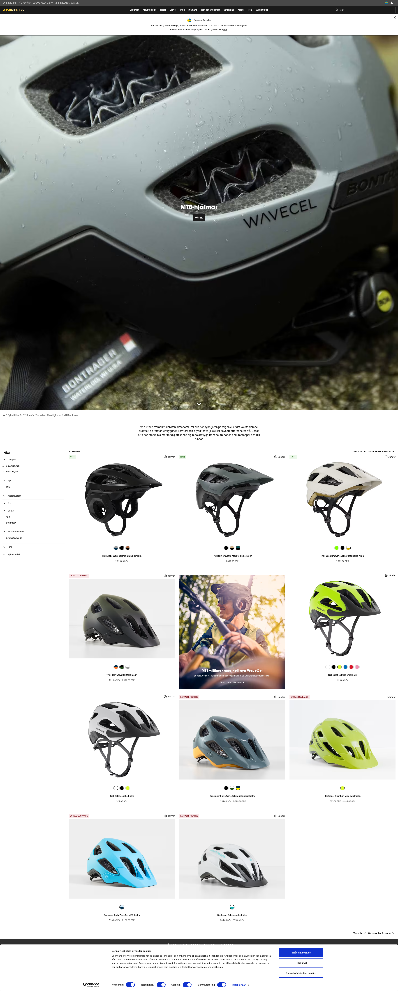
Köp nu (199, 217)
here (225, 29)
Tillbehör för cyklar (34, 415)
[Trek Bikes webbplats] (9, 3)
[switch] (161, 984)
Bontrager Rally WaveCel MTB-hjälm (122, 915)
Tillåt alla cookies (301, 952)
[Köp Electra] (25, 3)
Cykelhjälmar (54, 415)
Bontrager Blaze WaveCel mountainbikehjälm (232, 796)
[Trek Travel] (67, 3)
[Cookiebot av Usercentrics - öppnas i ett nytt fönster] (91, 985)
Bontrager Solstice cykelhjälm (232, 915)
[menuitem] (134, 10)
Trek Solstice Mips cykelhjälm (342, 675)
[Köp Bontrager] (43, 3)
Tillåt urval (301, 963)
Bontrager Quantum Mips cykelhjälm (342, 796)
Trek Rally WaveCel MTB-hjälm (121, 675)
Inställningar (239, 985)
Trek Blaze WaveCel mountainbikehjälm (121, 556)
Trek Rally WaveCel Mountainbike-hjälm (232, 556)
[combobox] (365, 10)
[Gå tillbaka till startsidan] (3, 415)
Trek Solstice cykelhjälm (122, 796)
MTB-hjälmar (71, 415)
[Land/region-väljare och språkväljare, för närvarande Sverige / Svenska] (386, 2)
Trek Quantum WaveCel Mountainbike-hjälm (342, 556)
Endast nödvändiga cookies (301, 973)
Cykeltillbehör (14, 415)
